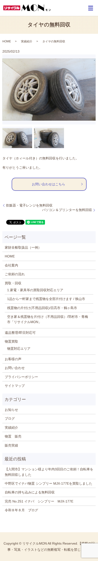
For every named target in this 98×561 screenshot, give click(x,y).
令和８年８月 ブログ (21, 510)
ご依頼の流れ (15, 274)
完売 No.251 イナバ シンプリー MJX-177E (39, 501)
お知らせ (11, 410)
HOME (6, 41)
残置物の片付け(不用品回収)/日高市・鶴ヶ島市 (42, 308)
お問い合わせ (15, 368)
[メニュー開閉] (90, 8)
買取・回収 (13, 283)
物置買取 (11, 341)
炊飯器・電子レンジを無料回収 (29, 205)
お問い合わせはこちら (48, 184)
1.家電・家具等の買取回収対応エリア (35, 290)
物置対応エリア (18, 348)
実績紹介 (26, 41)
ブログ (10, 418)
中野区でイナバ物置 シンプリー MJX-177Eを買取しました (48, 483)
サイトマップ (15, 386)
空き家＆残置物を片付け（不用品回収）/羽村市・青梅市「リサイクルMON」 (47, 319)
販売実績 (11, 445)
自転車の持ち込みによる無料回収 (30, 492)
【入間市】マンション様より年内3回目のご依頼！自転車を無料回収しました (49, 471)
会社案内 (11, 265)
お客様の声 (13, 359)
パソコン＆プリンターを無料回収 (67, 210)
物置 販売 (13, 436)
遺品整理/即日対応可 (20, 333)
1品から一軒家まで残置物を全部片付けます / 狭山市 (46, 299)
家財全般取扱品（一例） (23, 247)
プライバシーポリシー (21, 377)
